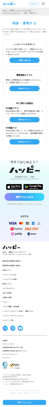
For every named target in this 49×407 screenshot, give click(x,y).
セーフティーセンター (11, 13)
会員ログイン (7, 270)
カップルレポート (9, 288)
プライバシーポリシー (9, 344)
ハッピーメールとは (9, 275)
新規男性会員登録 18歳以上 (12, 265)
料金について (7, 284)
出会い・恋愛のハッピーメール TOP (17, 10)
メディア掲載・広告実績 (11, 306)
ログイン (34, 4)
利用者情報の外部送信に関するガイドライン (15, 351)
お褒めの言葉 (7, 297)
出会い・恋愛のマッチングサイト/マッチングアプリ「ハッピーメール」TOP (17, 253)
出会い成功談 (7, 293)
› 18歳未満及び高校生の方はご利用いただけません (24, 204)
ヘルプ (5, 302)
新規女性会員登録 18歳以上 (12, 261)
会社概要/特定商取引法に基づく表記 (13, 347)
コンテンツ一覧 (8, 320)
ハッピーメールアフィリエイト (13, 316)
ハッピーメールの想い (10, 279)
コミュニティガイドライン (10, 354)
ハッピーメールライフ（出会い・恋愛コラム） (18, 311)
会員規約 (5, 340)
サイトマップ (6, 357)
